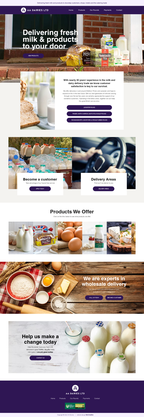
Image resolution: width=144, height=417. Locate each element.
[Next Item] (131, 238)
